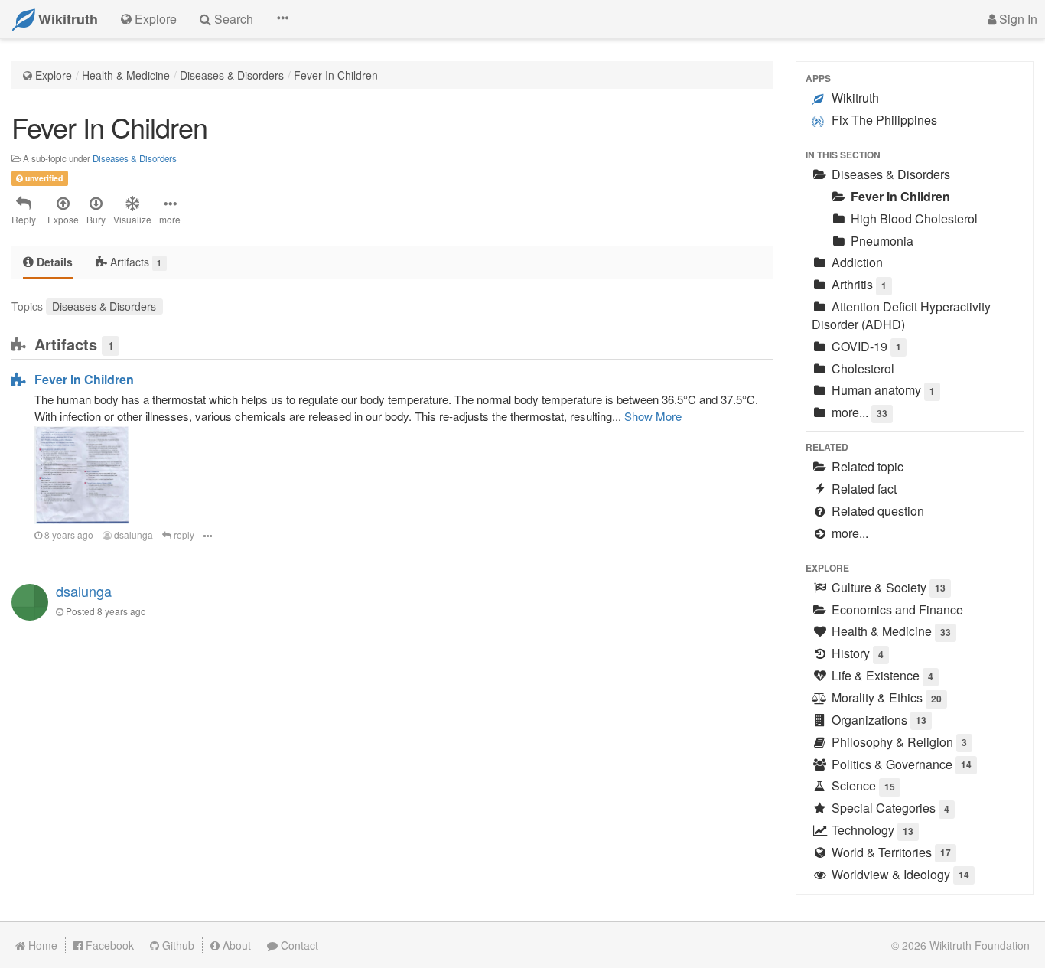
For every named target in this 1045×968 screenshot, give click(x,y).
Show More (653, 416)
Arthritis (858, 284)
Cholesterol (861, 368)
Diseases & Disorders (232, 75)
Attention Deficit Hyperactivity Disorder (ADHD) (901, 315)
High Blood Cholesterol (913, 218)
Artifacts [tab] (134, 261)
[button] (282, 19)
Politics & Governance (900, 764)
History (856, 653)
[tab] (48, 262)
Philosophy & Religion (898, 742)
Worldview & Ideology (899, 874)
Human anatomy (882, 390)
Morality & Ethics (885, 697)
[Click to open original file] (81, 473)
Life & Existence (881, 675)
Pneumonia (880, 240)
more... (858, 412)
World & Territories (890, 852)
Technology (871, 830)
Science (862, 785)
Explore (53, 75)
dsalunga (132, 534)
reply (182, 534)
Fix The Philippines (883, 120)
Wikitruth (854, 97)
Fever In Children (336, 75)
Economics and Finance (896, 609)
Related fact (863, 488)
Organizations (877, 719)
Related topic (866, 466)
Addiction (856, 262)
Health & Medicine (126, 75)
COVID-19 (865, 346)
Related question (876, 511)
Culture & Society (887, 587)
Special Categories (889, 807)
